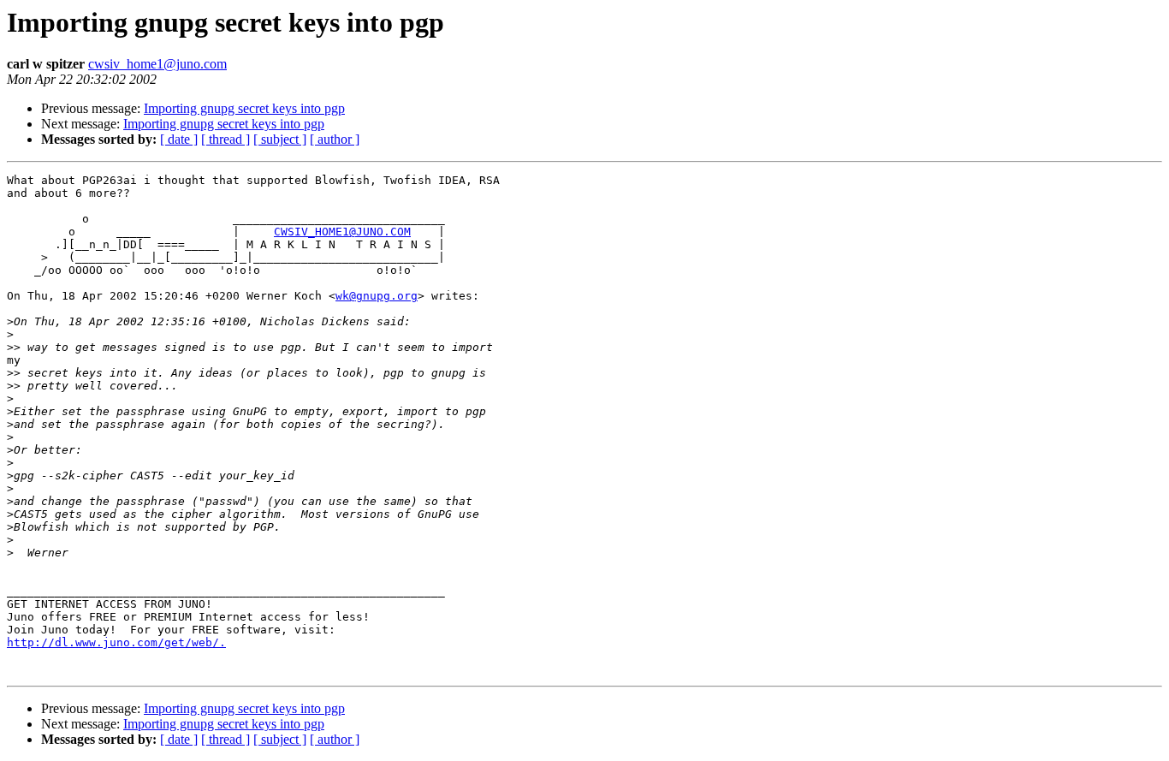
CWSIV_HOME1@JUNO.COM (342, 231)
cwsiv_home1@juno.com (157, 63)
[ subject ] (279, 139)
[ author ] (334, 139)
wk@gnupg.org (376, 295)
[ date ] (179, 139)
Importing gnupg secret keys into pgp (244, 108)
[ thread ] (225, 139)
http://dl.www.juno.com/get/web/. (116, 642)
